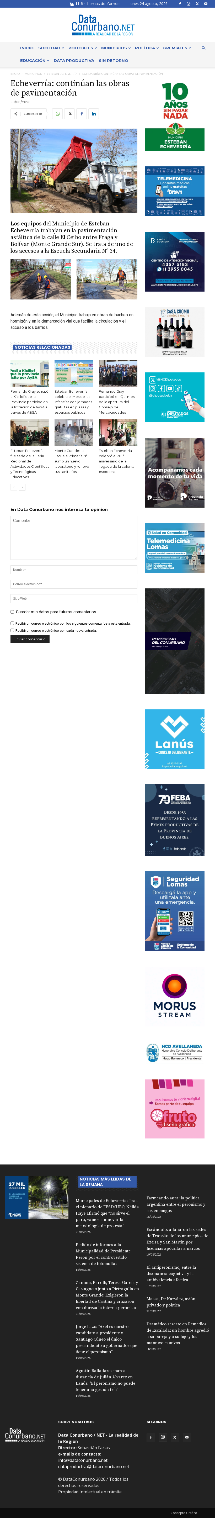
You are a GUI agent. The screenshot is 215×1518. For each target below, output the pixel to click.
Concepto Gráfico (184, 1513)
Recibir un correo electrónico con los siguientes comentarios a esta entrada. (73, 623)
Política (145, 47)
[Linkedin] (93, 113)
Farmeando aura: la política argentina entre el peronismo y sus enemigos (176, 1204)
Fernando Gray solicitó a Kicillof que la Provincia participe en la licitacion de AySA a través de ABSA (29, 401)
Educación (33, 60)
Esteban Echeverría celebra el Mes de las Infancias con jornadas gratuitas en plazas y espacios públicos (73, 401)
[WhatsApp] (57, 113)
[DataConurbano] (107, 25)
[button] (203, 48)
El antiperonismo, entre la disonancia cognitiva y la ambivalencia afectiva (171, 1274)
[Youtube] (206, 3)
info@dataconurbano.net (83, 1460)
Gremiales (175, 47)
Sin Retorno (113, 60)
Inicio (27, 47)
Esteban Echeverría (62, 74)
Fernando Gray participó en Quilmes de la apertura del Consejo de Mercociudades (117, 401)
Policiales (80, 47)
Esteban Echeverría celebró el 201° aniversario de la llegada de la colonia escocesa (116, 461)
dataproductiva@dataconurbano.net (93, 1466)
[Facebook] (180, 3)
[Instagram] (188, 3)
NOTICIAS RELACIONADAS (42, 347)
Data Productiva (74, 60)
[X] (197, 3)
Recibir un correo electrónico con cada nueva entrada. (56, 630)
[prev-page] (13, 487)
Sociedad (49, 47)
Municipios (114, 47)
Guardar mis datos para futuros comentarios (56, 611)
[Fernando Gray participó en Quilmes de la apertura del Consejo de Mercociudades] (118, 373)
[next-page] (22, 487)
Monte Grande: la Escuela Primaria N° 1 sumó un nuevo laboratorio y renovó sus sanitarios (72, 461)
